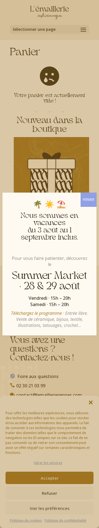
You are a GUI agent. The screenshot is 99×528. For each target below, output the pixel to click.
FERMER (88, 199)
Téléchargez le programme (36, 313)
